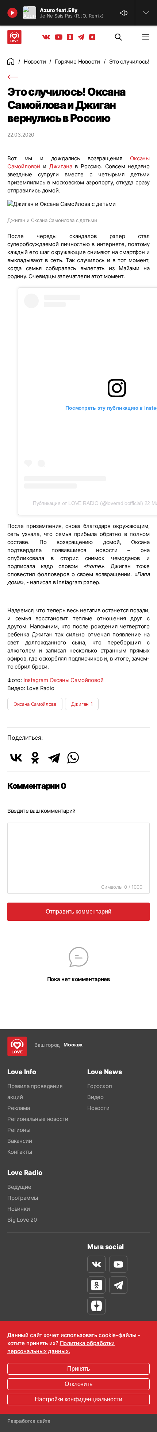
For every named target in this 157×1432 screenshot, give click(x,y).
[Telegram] (54, 757)
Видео (95, 1097)
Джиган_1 (81, 704)
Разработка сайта (28, 1421)
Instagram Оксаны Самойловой (63, 680)
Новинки (18, 1208)
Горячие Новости (77, 61)
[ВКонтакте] (16, 757)
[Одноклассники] (35, 757)
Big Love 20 (22, 1219)
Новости (35, 61)
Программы (22, 1197)
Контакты (19, 1151)
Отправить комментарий (78, 911)
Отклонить (78, 1384)
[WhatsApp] (73, 757)
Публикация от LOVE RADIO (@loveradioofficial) (88, 503)
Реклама (18, 1107)
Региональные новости (37, 1118)
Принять (78, 1369)
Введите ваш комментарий (41, 810)
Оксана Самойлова (35, 704)
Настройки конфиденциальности (78, 1399)
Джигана (60, 166)
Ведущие (19, 1186)
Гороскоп (99, 1086)
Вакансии (19, 1140)
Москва (73, 1045)
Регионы (18, 1129)
